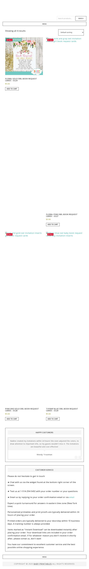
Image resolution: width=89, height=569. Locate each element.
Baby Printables (44, 8)
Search (80, 18)
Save (10, 40)
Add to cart (12, 89)
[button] (44, 24)
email (71, 497)
